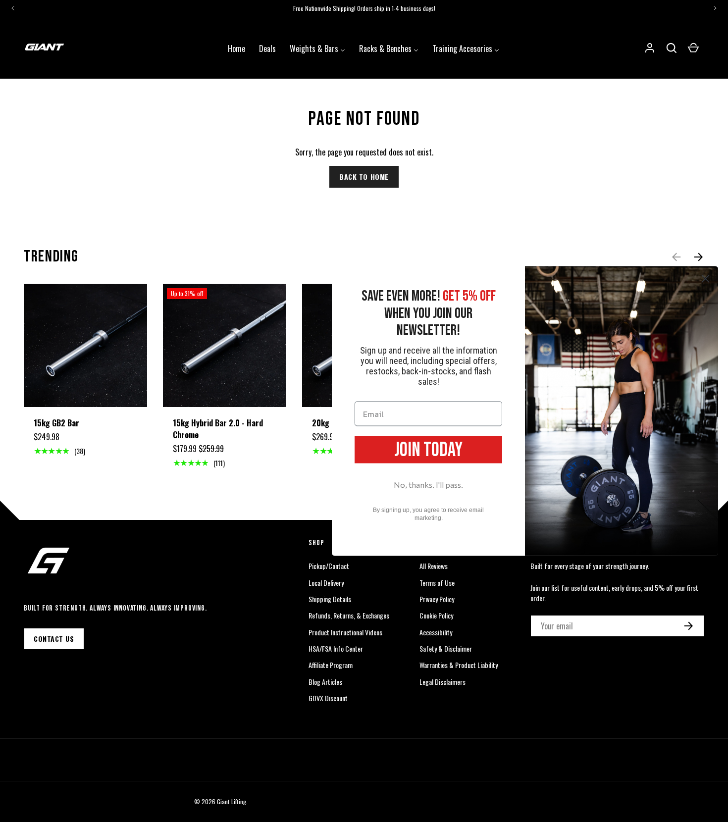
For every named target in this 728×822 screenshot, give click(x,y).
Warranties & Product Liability (458, 665)
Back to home (364, 176)
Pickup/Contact (329, 566)
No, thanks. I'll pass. (428, 484)
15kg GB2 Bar (56, 423)
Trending (51, 256)
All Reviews (433, 566)
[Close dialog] (705, 279)
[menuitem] (236, 47)
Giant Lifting (231, 801)
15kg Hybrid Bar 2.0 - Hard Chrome (218, 429)
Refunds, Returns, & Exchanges (349, 615)
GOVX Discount (328, 698)
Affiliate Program (331, 665)
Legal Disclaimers (442, 681)
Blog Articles (325, 681)
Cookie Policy (436, 615)
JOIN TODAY (428, 450)
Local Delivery (326, 582)
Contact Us (54, 638)
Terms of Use (437, 582)
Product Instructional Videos (345, 632)
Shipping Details (330, 599)
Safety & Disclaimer (445, 648)
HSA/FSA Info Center (336, 648)
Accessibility (435, 632)
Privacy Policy (436, 599)
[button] (671, 48)
